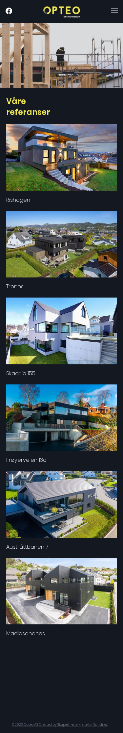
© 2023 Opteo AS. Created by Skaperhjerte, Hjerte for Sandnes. (60, 724)
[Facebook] (9, 11)
